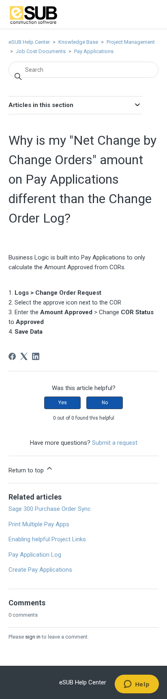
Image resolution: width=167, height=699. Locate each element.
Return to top (27, 470)
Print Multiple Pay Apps (39, 524)
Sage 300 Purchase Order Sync (50, 508)
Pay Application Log (35, 554)
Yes (62, 402)
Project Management (131, 42)
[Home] (33, 23)
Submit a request (114, 442)
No (105, 402)
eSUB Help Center (29, 42)
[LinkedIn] (35, 356)
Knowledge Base (78, 42)
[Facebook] (12, 356)
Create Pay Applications (40, 569)
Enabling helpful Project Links (47, 539)
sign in (33, 637)
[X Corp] (24, 356)
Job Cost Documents (41, 51)
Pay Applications (93, 51)
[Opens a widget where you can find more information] (136, 685)
